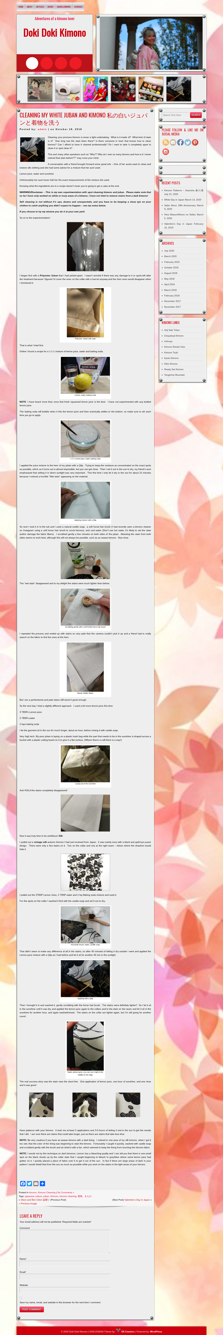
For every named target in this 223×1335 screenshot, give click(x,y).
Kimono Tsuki (171, 352)
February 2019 (172, 262)
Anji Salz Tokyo (172, 330)
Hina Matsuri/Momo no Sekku (180, 214)
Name (23, 1259)
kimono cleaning (68, 1196)
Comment (25, 1228)
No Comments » (65, 1192)
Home (21, 6)
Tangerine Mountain (174, 375)
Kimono (54, 1196)
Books (50, 6)
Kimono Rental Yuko (174, 346)
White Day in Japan (174, 199)
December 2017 (172, 301)
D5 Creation (128, 1331)
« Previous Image (28, 1203)
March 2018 (170, 290)
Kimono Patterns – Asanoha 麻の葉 (183, 190)
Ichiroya (168, 341)
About (29, 6)
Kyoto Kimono (171, 358)
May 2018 (169, 278)
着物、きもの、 (86, 1196)
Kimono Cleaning (47, 1192)
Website (24, 1285)
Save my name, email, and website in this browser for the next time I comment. (60, 1302)
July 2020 (169, 250)
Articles (40, 6)
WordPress (156, 1331)
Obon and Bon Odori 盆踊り (35, 1199)
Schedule (78, 6)
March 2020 (170, 256)
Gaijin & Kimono (64, 6)
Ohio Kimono (171, 363)
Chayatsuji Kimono (173, 335)
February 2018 (172, 295)
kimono (33, 1192)
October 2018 (171, 267)
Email (23, 1272)
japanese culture (33, 1196)
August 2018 (170, 273)
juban (46, 1196)
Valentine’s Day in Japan (137, 1199)
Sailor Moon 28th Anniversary (180, 205)
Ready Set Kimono (173, 369)
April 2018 (169, 284)
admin (42, 129)
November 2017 (172, 307)
